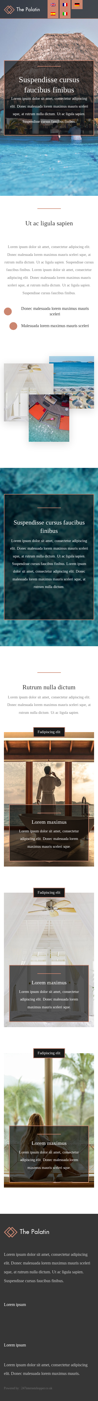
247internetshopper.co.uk (36, 1388)
